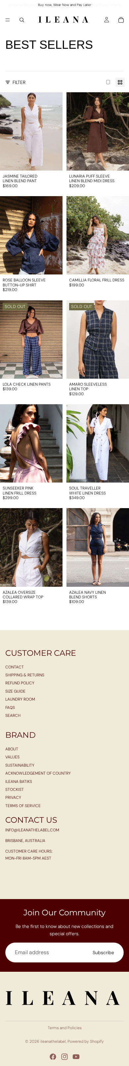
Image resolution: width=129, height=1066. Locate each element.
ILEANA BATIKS (18, 781)
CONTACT (14, 666)
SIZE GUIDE (15, 691)
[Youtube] (76, 1057)
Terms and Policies (65, 1027)
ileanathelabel (53, 1041)
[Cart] (121, 20)
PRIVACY (13, 797)
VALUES (12, 757)
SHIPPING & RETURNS (24, 675)
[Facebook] (53, 1057)
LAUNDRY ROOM (20, 699)
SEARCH (13, 715)
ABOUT (11, 749)
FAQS (10, 707)
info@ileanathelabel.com (32, 829)
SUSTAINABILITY (19, 765)
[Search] (22, 20)
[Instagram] (64, 1057)
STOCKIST (14, 789)
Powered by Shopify (85, 1041)
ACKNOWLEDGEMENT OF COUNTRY (38, 773)
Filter (19, 82)
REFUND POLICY (19, 683)
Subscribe (103, 952)
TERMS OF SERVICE (23, 805)
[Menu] (7, 20)
